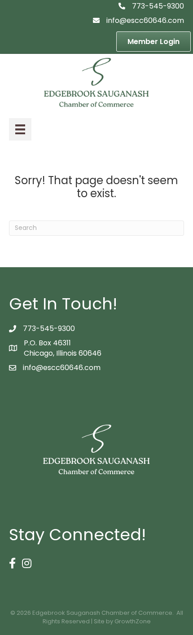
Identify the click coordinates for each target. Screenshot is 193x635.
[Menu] (20, 129)
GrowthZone (132, 621)
